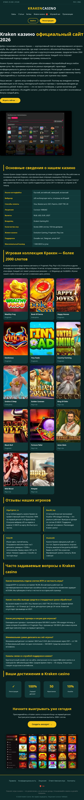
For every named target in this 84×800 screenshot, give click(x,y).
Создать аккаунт (42, 724)
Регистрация (47, 21)
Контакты (71, 781)
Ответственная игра (57, 781)
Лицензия (42, 781)
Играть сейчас (10, 100)
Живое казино (40, 14)
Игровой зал (55, 14)
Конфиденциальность (27, 781)
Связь (13, 14)
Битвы (28, 14)
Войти (33, 21)
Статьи (21, 14)
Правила (12, 781)
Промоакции (67, 14)
